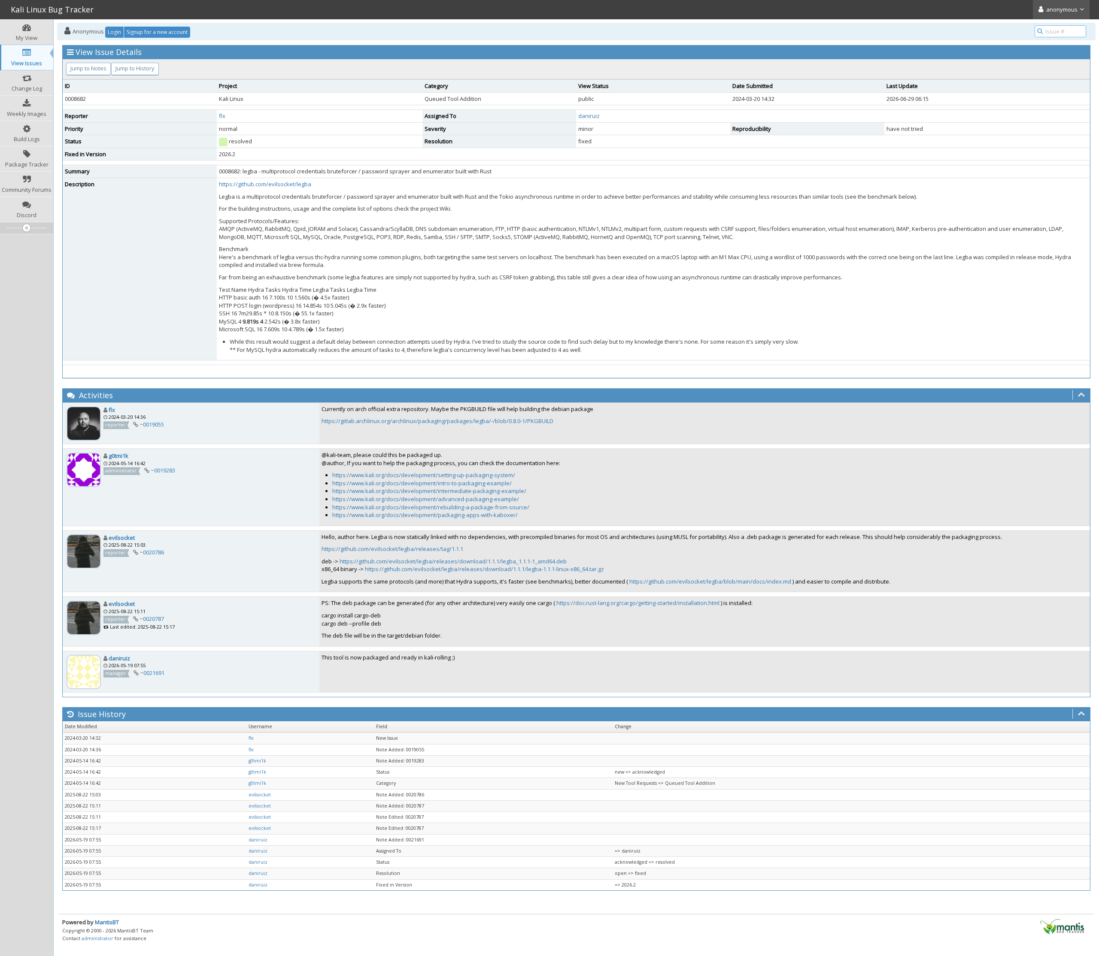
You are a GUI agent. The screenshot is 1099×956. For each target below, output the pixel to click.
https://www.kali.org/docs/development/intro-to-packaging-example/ (422, 483)
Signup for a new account (157, 32)
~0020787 (152, 619)
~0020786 (152, 552)
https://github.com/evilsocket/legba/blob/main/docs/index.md (710, 581)
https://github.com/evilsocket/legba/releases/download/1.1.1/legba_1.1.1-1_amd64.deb (453, 561)
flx (222, 116)
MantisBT (107, 922)
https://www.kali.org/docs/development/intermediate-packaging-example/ (429, 491)
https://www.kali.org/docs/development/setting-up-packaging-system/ (423, 475)
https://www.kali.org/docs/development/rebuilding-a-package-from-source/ (430, 507)
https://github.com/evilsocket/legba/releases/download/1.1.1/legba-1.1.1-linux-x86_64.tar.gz (484, 569)
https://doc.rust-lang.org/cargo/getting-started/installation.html (638, 603)
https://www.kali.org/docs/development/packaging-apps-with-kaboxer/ (425, 515)
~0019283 (163, 470)
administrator (97, 938)
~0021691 (152, 673)
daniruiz (589, 116)
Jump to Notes (88, 68)
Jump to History (135, 68)
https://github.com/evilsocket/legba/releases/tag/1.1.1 (392, 549)
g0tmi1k (118, 456)
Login (114, 32)
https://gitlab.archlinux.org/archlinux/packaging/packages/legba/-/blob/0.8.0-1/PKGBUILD (437, 421)
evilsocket (122, 538)
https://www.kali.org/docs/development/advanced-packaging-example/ (425, 499)
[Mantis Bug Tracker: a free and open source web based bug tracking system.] (1062, 926)
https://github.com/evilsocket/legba (265, 184)
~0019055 (152, 424)
